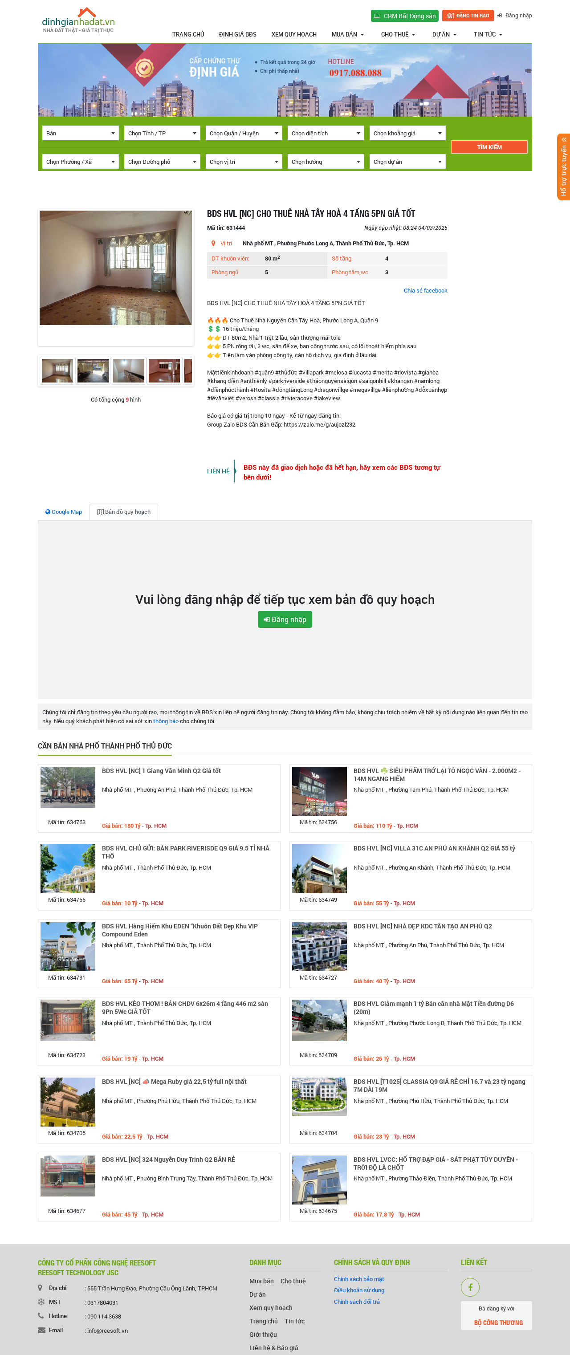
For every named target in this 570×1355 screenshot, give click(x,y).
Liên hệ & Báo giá (273, 1347)
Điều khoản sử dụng (359, 1290)
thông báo (166, 721)
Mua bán (344, 34)
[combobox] (80, 133)
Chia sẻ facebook (426, 290)
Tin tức (485, 34)
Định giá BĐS (237, 34)
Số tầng (341, 258)
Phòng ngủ (225, 272)
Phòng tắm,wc (350, 272)
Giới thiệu (263, 1334)
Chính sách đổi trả (357, 1302)
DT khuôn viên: (230, 258)
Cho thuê (394, 34)
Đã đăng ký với (498, 1316)
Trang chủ (188, 34)
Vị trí (226, 243)
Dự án (441, 34)
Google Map (66, 512)
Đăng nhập (518, 15)
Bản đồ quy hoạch (127, 512)
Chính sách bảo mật (359, 1279)
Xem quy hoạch (294, 34)
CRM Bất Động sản (409, 16)
